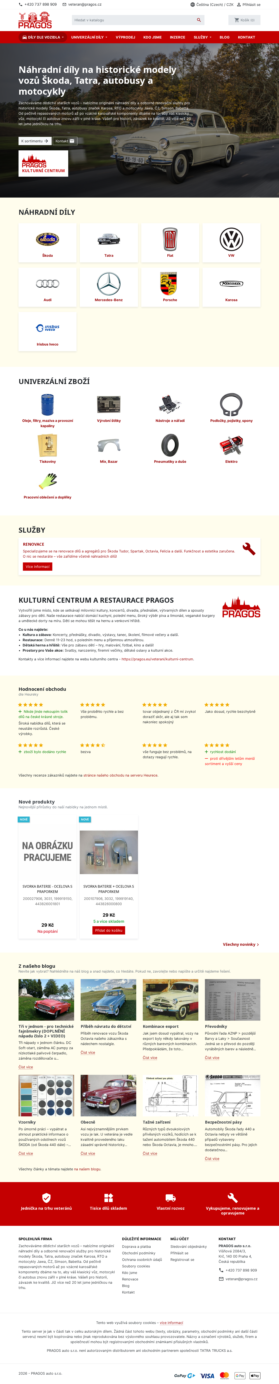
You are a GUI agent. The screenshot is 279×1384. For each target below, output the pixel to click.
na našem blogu (87, 1169)
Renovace (130, 1279)
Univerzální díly (88, 37)
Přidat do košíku (108, 930)
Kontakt (246, 37)
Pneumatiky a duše (170, 461)
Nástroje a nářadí (170, 420)
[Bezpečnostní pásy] (232, 1095)
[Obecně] (108, 1095)
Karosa (231, 300)
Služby (201, 37)
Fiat (170, 255)
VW (231, 255)
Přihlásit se (179, 1253)
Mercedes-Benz (109, 300)
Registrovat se (182, 1259)
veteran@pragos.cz (85, 4)
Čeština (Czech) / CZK (211, 4)
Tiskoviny (47, 461)
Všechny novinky (241, 944)
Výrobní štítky (109, 420)
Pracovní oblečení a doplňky (47, 497)
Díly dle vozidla (41, 37)
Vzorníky (27, 1122)
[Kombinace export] (170, 1000)
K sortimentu (35, 141)
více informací (171, 1322)
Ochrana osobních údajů (142, 1259)
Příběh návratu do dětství (106, 1026)
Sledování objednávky (188, 1246)
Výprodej (125, 37)
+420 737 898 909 (40, 4)
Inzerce (177, 37)
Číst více (26, 1067)
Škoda (47, 255)
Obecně (88, 1122)
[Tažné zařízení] (170, 1095)
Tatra (108, 255)
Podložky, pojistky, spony (231, 420)
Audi (47, 300)
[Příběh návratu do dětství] (108, 1000)
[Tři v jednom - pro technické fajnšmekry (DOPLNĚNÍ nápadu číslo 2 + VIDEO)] (46, 1000)
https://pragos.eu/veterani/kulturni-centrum (157, 659)
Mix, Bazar (109, 461)
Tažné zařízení (156, 1122)
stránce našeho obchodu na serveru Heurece (120, 775)
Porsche (170, 300)
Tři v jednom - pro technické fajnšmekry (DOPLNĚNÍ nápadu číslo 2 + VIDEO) (46, 1031)
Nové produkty (37, 801)
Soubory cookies (136, 1266)
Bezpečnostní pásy (223, 1122)
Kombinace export (161, 1026)
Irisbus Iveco (47, 344)
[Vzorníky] (46, 1095)
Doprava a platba (136, 1246)
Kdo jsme (152, 37)
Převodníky (216, 1026)
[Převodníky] (232, 1000)
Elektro (231, 461)
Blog (225, 37)
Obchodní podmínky (138, 1253)
